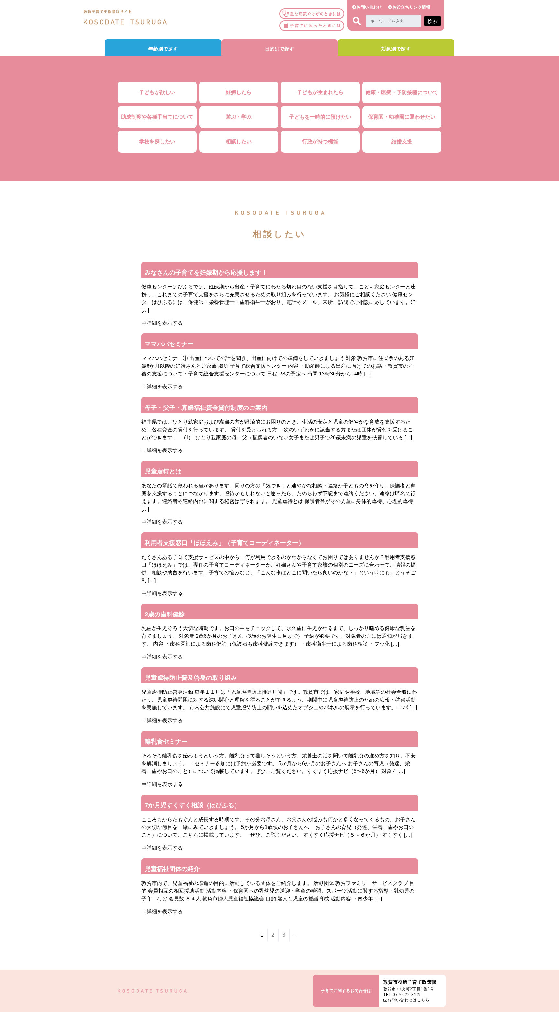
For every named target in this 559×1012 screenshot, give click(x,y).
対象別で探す (396, 48)
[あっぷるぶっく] (313, 25)
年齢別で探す (163, 48)
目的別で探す (279, 48)
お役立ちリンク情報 (411, 7)
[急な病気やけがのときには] (313, 13)
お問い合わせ (369, 7)
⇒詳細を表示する (162, 323)
